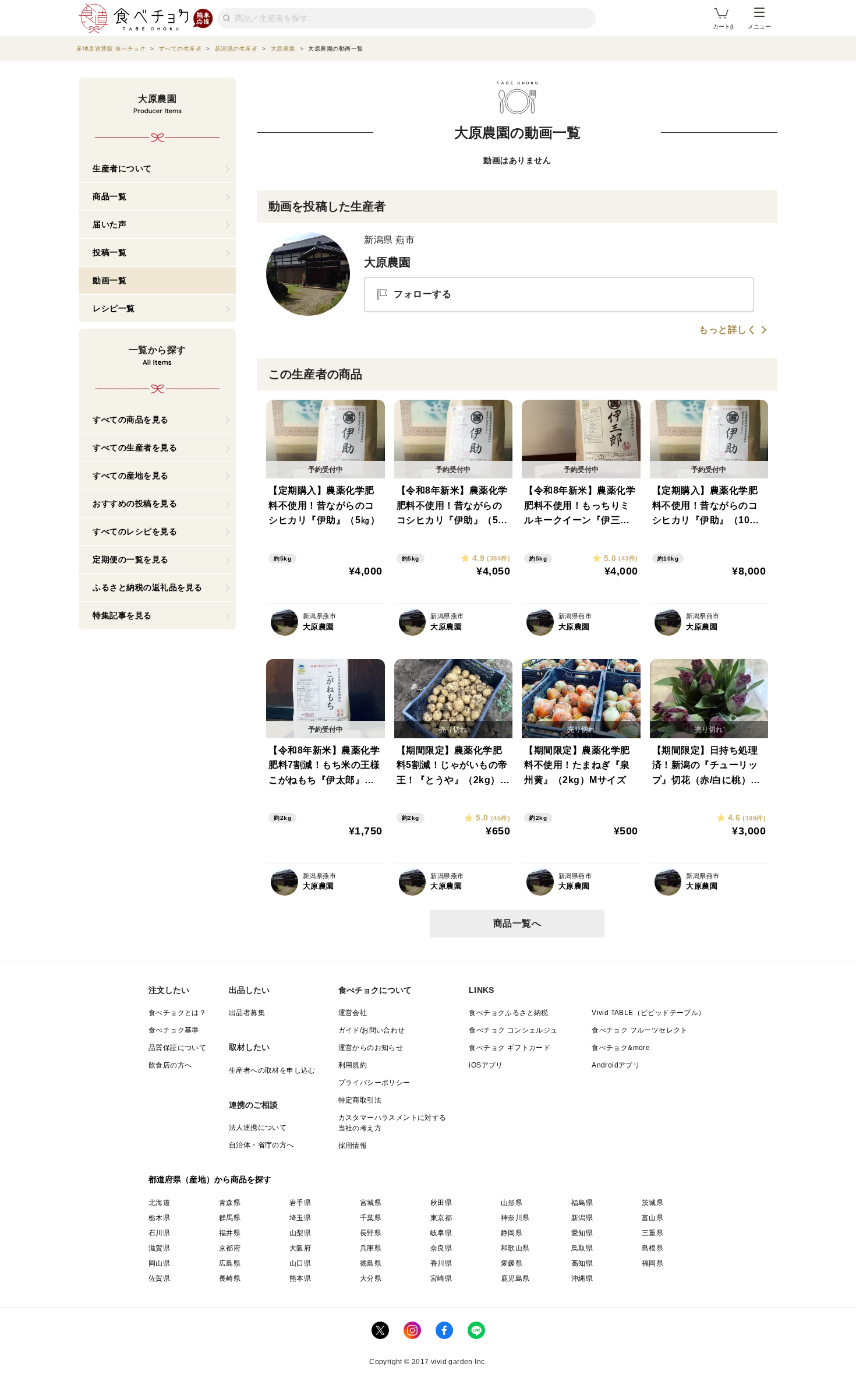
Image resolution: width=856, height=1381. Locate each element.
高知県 (582, 1263)
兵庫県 (370, 1248)
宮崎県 (441, 1278)
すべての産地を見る (131, 475)
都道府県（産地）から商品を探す (210, 1179)
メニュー (759, 26)
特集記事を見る (122, 615)
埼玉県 (300, 1218)
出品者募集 (247, 1013)
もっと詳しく (727, 329)
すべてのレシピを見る (135, 531)
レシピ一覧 (114, 308)
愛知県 (582, 1233)
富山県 (652, 1218)
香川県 (441, 1263)
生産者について (122, 168)
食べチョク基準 (173, 1030)
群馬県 (229, 1218)
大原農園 (387, 262)
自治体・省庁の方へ (261, 1145)
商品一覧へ (517, 923)
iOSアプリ (486, 1065)
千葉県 (370, 1218)
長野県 (370, 1233)
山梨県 (300, 1233)
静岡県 (511, 1233)
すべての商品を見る (131, 419)
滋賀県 (159, 1248)
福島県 (582, 1203)
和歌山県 (515, 1248)
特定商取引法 (359, 1100)
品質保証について (177, 1048)
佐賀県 (159, 1278)
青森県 (229, 1203)
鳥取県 (582, 1248)
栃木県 (159, 1218)
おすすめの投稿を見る (135, 503)
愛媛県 (511, 1263)
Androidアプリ (616, 1065)
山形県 (511, 1203)
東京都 (441, 1218)
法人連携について (257, 1127)
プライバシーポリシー (374, 1083)
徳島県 (370, 1263)
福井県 (229, 1233)
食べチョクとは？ (177, 1013)
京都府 (229, 1248)
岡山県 (159, 1263)
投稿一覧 (109, 252)
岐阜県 (441, 1233)
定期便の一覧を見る (131, 559)
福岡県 (652, 1263)
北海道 (159, 1203)
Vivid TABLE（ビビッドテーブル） (648, 1013)
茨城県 (652, 1203)
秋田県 (441, 1203)
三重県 (652, 1233)
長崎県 (229, 1278)
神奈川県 (515, 1218)
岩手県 (300, 1203)
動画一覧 (109, 280)
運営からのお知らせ (371, 1048)
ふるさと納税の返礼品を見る (148, 587)
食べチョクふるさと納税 (508, 1013)
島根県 (652, 1248)
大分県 (370, 1278)
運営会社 (352, 1013)
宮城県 (370, 1203)
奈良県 (441, 1248)
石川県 (159, 1233)
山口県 (300, 1263)
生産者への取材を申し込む (272, 1070)
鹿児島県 (515, 1278)
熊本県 (300, 1278)
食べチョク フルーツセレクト (640, 1030)
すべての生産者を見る (135, 447)
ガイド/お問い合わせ (371, 1030)
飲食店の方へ (170, 1065)
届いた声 (109, 224)
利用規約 (352, 1065)
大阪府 (300, 1248)
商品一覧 (109, 196)
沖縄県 (582, 1278)
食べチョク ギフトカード (509, 1048)
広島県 (229, 1263)
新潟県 (582, 1218)
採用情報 (352, 1146)
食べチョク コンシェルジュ (513, 1030)
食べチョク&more (621, 1048)
